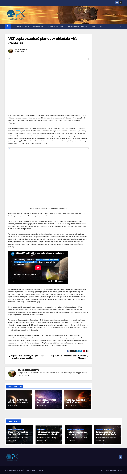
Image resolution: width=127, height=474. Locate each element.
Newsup (31, 470)
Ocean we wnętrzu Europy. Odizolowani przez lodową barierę (19, 434)
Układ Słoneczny (55, 26)
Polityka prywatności (116, 470)
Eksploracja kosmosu (77, 26)
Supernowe (41, 429)
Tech (93, 26)
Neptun (69, 429)
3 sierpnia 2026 (74, 437)
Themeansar (39, 470)
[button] (121, 26)
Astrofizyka (22, 26)
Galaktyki (100, 429)
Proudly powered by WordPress (14, 470)
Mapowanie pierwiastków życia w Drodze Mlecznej (68, 357)
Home (100, 470)
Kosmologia (38, 26)
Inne (101, 26)
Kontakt (106, 470)
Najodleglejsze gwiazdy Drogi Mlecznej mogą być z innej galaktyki (27, 357)
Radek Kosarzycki (23, 49)
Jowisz (10, 429)
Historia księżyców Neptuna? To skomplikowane (77, 434)
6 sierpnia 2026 (15, 437)
